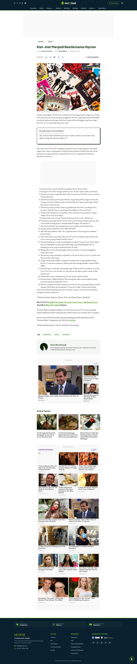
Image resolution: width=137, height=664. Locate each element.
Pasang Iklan (74, 653)
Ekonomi (58, 8)
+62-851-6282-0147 (22, 648)
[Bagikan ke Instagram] (50, 57)
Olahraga (75, 8)
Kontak (53, 650)
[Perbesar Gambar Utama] (68, 110)
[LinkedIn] (109, 642)
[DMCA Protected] (97, 638)
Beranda (41, 41)
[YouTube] (25, 3)
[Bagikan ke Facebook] (58, 57)
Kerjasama (74, 637)
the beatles (66, 334)
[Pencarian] (122, 3)
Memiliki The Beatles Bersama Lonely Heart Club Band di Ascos (72, 302)
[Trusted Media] (93, 637)
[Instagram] (14, 3)
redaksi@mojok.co (21, 646)
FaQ (72, 640)
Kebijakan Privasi (76, 647)
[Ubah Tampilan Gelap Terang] (132, 659)
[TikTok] (22, 3)
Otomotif (83, 8)
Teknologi (66, 8)
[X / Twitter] (17, 3)
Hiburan (91, 8)
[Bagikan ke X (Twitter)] (62, 57)
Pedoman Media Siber (77, 644)
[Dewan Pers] (101, 637)
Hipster (57, 334)
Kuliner (41, 8)
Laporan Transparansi (77, 650)
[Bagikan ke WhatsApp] (46, 57)
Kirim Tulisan (54, 644)
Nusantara (33, 8)
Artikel (50, 41)
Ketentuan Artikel (56, 647)
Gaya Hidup (102, 8)
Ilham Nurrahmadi (53, 305)
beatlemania (47, 334)
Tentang (53, 637)
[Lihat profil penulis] (44, 350)
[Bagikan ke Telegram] (54, 57)
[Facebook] (19, 3)
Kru (52, 640)
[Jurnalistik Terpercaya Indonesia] (108, 637)
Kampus (49, 8)
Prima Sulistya (74, 325)
